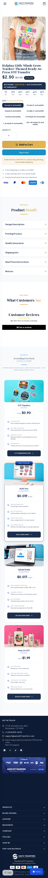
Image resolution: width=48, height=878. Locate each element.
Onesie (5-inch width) (13, 111)
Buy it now (24, 152)
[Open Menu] (5, 3)
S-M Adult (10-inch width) (35, 117)
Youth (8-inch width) (13, 117)
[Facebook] (10, 750)
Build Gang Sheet (22, 534)
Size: (12, 101)
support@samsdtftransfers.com (19, 736)
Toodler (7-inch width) (35, 111)
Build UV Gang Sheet (22, 696)
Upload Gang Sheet (22, 615)
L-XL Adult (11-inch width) (13, 123)
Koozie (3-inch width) (13, 105)
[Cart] (44, 3)
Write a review (24, 327)
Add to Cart (26, 144)
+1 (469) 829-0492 (13, 732)
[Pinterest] (21, 750)
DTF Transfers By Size (23, 453)
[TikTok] (15, 750)
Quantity (6, 130)
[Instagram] (4, 750)
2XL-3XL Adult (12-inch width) (35, 123)
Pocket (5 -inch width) (35, 105)
